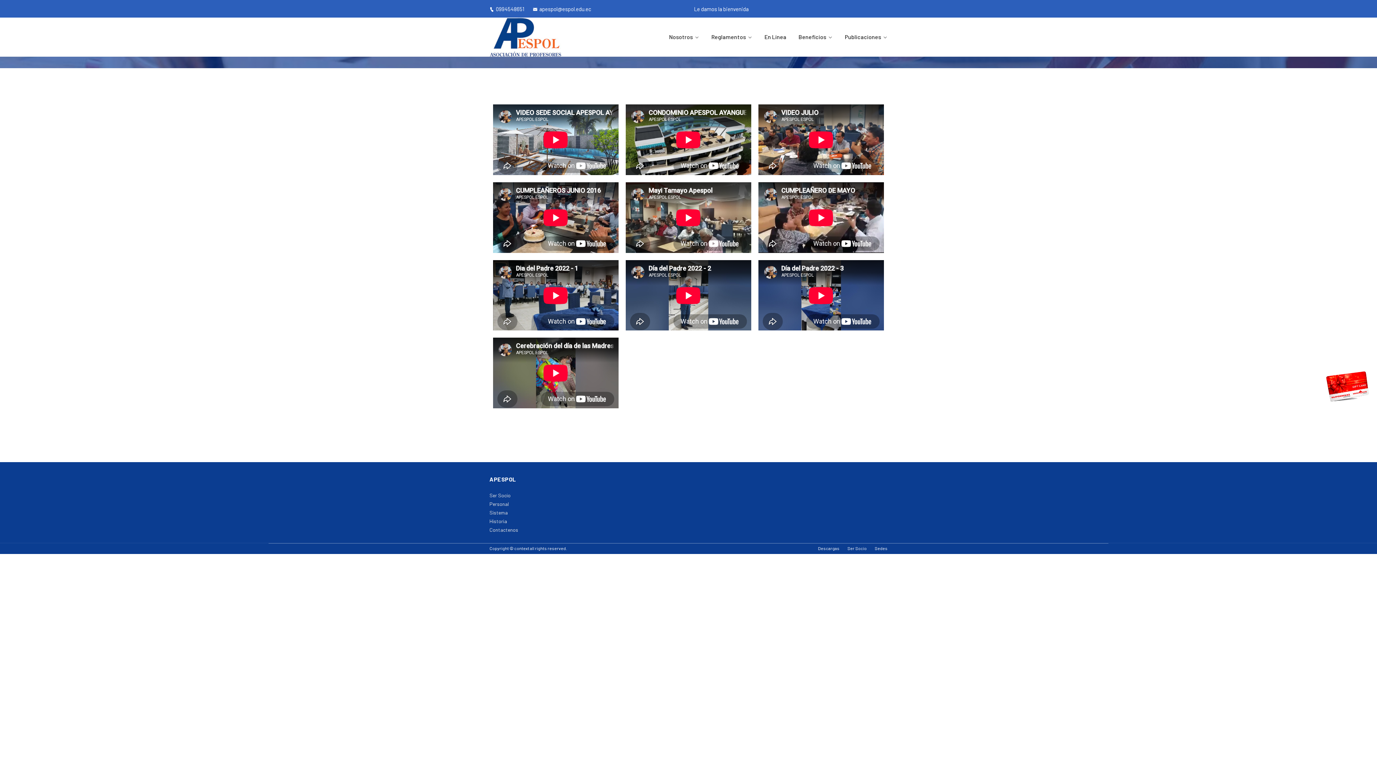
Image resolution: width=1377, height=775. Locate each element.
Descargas (828, 548)
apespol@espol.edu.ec (565, 9)
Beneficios (812, 36)
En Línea (775, 36)
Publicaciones (863, 36)
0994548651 (510, 9)
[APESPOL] (535, 37)
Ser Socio (500, 495)
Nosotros (681, 36)
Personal (499, 504)
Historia (498, 521)
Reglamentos (728, 36)
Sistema (498, 512)
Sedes (881, 548)
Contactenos (503, 530)
